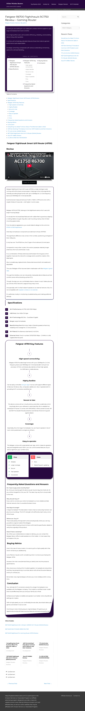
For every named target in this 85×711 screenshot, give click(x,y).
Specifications (14, 69)
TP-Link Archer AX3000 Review (17, 131)
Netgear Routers (10, 23)
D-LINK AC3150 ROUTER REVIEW (17, 137)
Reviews (17, 23)
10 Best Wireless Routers (14, 3)
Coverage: (28, 74)
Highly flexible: (30, 69)
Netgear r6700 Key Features (30, 61)
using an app (25, 384)
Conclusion (42, 63)
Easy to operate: (30, 76)
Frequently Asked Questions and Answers (29, 86)
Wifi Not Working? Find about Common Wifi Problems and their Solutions (30, 129)
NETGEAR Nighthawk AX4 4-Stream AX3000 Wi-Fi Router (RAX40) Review (26, 625)
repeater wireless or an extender (28, 290)
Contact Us (76, 695)
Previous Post (12, 683)
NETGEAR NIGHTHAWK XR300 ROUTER (17, 629)
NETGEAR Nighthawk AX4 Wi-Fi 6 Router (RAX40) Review (24, 133)
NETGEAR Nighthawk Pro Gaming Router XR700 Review (21, 633)
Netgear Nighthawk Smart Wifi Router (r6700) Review (15, 63)
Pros (27, 79)
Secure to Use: (30, 72)
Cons (27, 81)
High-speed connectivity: (29, 66)
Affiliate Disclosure (67, 9)
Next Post (48, 683)
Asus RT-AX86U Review (14, 135)
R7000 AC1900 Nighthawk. (14, 227)
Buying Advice (43, 60)
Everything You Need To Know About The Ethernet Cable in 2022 (27, 126)
